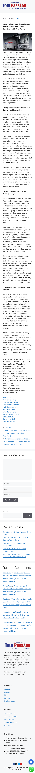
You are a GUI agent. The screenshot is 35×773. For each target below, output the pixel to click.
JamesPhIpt (7, 586)
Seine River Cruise (9, 419)
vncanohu (6, 612)
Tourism (8, 427)
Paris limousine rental (11, 407)
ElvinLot (6, 599)
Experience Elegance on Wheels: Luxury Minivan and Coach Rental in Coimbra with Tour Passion (16, 442)
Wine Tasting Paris (10, 421)
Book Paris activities (10, 402)
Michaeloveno (8, 622)
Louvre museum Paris (11, 405)
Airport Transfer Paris (11, 414)
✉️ (31, 762)
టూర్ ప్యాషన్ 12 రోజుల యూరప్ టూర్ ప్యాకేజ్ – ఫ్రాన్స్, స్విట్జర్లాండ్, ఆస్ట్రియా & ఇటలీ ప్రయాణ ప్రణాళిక (16, 615)
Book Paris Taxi (8, 417)
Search (5, 512)
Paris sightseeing (9, 400)
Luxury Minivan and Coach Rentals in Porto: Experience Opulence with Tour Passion (17, 433)
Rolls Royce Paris (9, 409)
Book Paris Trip (8, 397)
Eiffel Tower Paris (9, 412)
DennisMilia (7, 573)
